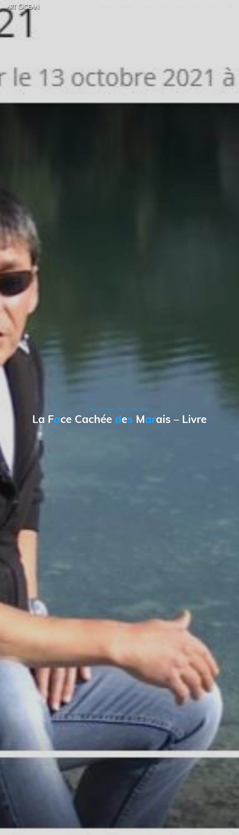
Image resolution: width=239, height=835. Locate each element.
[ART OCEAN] (23, 6)
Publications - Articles (113, 409)
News (92, 409)
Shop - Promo (139, 409)
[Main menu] (229, 6)
